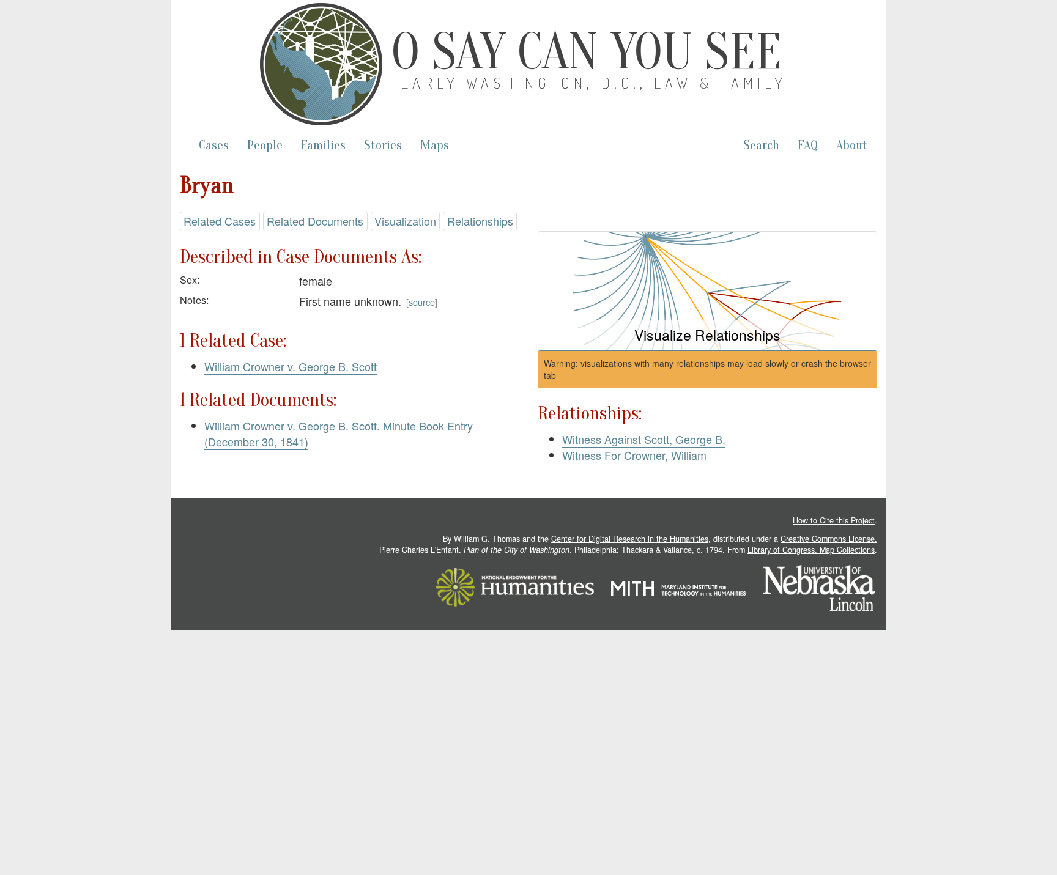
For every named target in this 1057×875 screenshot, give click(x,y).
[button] (707, 291)
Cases (214, 145)
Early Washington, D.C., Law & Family (594, 82)
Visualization (405, 221)
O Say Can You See (586, 52)
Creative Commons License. (829, 538)
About (851, 145)
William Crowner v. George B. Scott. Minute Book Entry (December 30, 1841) (338, 433)
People (265, 145)
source (422, 301)
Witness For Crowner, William (634, 455)
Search (761, 145)
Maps (434, 145)
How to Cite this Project (834, 520)
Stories (383, 145)
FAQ (808, 145)
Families (323, 145)
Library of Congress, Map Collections (811, 549)
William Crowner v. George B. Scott (290, 366)
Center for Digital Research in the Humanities (629, 538)
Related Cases (220, 221)
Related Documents (315, 221)
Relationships (480, 221)
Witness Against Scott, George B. (643, 439)
